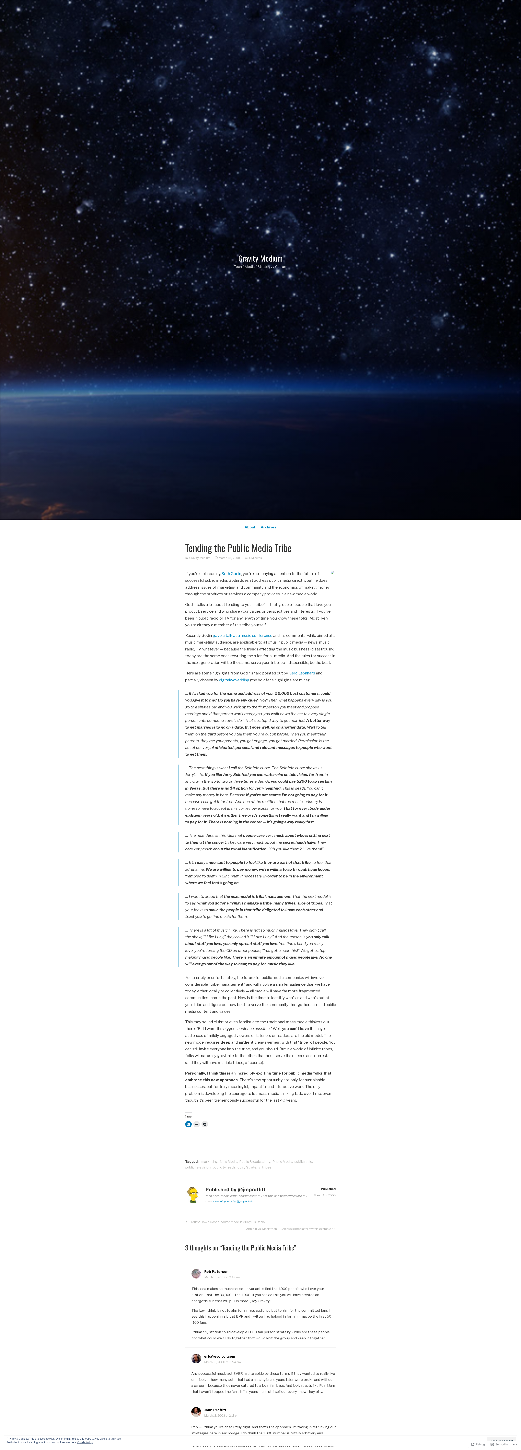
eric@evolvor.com (219, 1356)
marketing (209, 1162)
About (250, 527)
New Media (228, 1162)
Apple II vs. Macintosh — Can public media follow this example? (289, 1229)
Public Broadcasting (254, 1162)
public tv (219, 1167)
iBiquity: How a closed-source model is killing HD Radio (225, 1222)
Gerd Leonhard (302, 673)
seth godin (236, 1167)
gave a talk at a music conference (242, 635)
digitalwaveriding (234, 680)
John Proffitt (215, 1410)
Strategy (253, 1167)
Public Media (282, 1162)
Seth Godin (231, 573)
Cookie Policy (85, 1442)
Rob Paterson (216, 1272)
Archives (268, 527)
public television (198, 1167)
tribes (266, 1167)
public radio (303, 1162)
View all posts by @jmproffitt (233, 1201)
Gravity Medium (260, 258)
